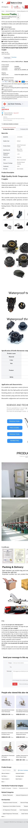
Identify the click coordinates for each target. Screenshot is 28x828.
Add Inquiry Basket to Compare (10, 124)
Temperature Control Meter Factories (12, 806)
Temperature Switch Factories (10, 802)
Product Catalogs (23, 770)
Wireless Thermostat (8, 795)
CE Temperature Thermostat (9, 810)
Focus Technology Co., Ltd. (19, 822)
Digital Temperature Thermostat (10, 813)
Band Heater (19, 779)
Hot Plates (4, 776)
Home (3, 11)
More (3, 816)
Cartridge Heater (20, 776)
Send (15, 684)
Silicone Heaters (5, 773)
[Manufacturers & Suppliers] (14, 2)
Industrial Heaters (20, 773)
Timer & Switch (5, 779)
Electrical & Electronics (10, 11)
